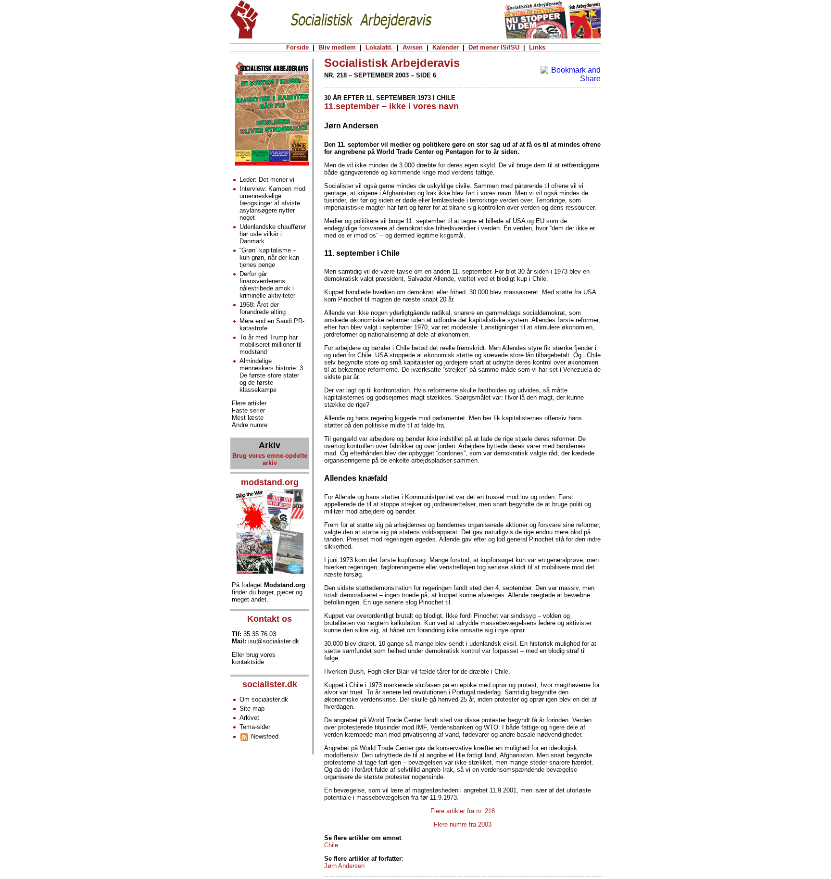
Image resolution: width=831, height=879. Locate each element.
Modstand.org (284, 585)
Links (537, 47)
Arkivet (249, 717)
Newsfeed (263, 736)
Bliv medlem (337, 47)
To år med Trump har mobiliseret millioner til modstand (270, 344)
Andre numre (249, 424)
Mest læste (248, 417)
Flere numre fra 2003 (462, 824)
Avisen (413, 47)
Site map (251, 708)
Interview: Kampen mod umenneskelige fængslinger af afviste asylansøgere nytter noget (272, 203)
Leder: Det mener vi (266, 179)
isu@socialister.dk (273, 641)
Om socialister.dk (263, 699)
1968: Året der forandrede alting (262, 308)
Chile (331, 845)
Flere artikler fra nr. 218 (462, 811)
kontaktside (248, 662)
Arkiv (269, 445)
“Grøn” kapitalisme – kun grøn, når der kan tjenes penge (269, 257)
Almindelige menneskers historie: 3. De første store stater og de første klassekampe (272, 375)
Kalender (445, 47)
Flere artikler (249, 403)
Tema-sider (254, 726)
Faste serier (248, 410)
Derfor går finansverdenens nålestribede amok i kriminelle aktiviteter (267, 284)
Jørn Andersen (344, 865)
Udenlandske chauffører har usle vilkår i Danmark (272, 234)
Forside (297, 47)
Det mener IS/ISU (493, 47)
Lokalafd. (379, 47)
